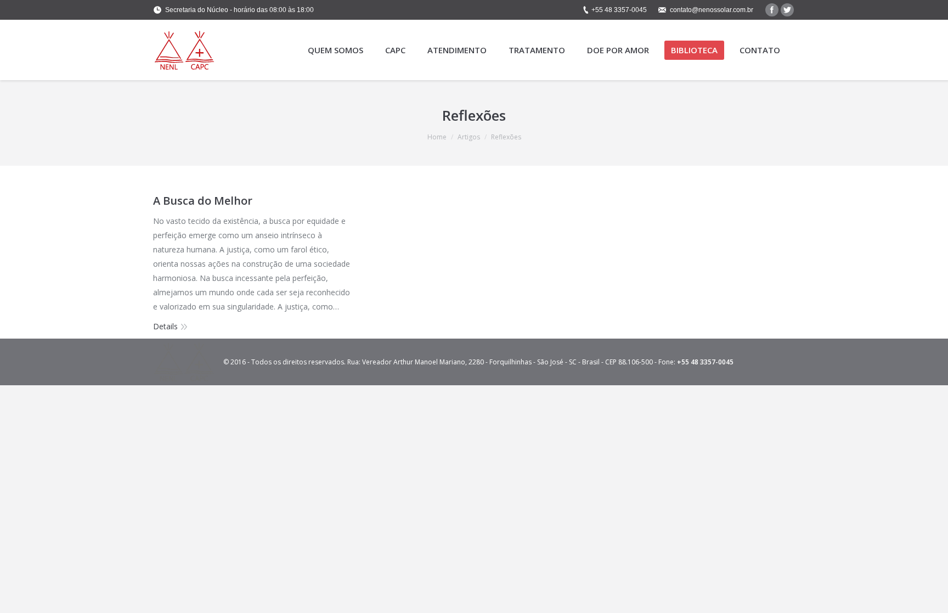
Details (165, 326)
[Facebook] (771, 9)
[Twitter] (787, 9)
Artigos (469, 137)
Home (437, 137)
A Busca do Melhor (202, 200)
